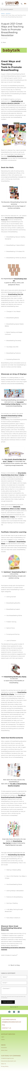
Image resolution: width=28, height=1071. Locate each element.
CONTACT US (6, 1028)
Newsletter (4, 1047)
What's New (4, 1050)
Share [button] (4, 42)
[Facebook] (9, 1012)
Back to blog (15, 965)
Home (2, 13)
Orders (3, 1039)
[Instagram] (14, 1012)
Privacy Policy (4, 1066)
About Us (3, 1063)
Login (2, 1036)
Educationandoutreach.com (8, 1061)
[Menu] (2, 4)
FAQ (3, 1025)
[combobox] (15, 9)
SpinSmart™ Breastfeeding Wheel (14, 572)
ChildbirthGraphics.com (7, 1058)
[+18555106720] (21, 3)
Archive (8, 13)
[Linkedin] (18, 1012)
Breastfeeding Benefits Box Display (15, 676)
